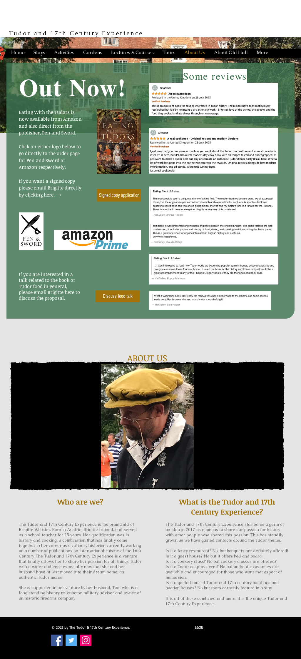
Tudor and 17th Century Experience (76, 33)
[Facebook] (57, 640)
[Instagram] (85, 640)
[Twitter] (71, 640)
